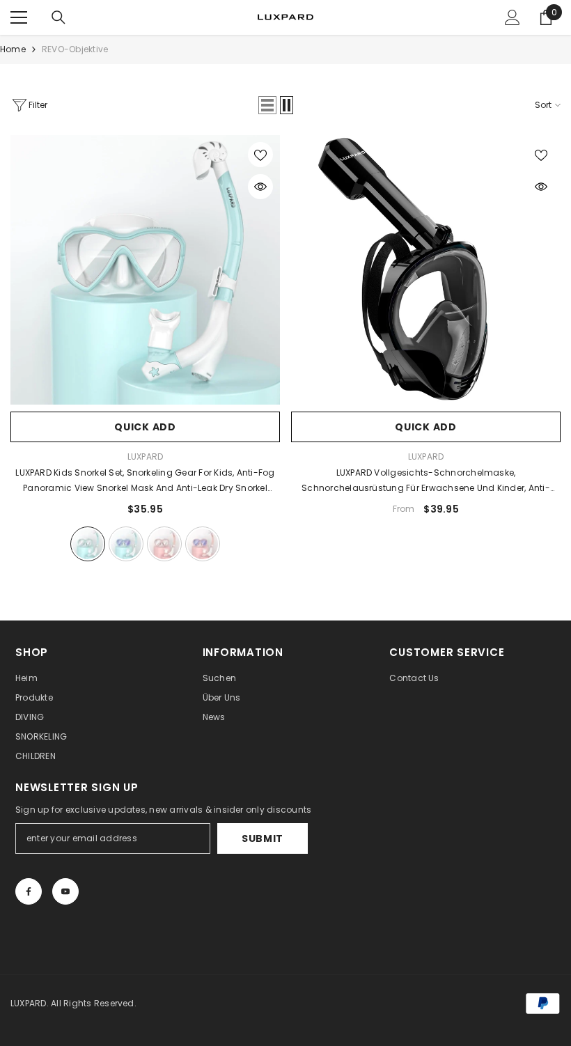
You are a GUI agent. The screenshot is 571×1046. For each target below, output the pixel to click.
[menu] (18, 17)
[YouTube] (65, 891)
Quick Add (144, 427)
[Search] (58, 17)
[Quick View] (260, 186)
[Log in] (512, 17)
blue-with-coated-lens (126, 543)
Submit (262, 838)
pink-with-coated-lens (202, 543)
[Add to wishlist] (260, 154)
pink (164, 543)
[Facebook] (28, 891)
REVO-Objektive (75, 49)
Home (13, 49)
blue (87, 543)
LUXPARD (145, 456)
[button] (267, 105)
